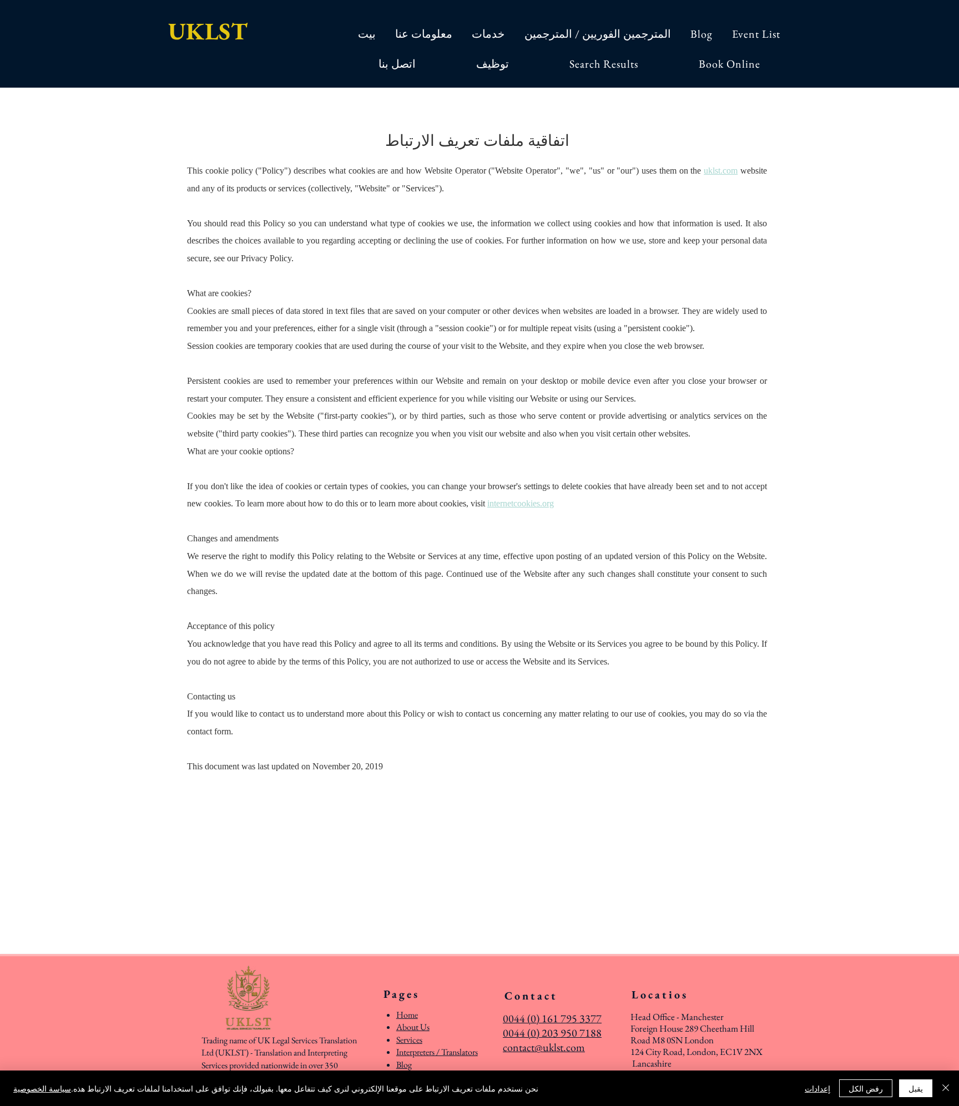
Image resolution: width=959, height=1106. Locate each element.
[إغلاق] (945, 1088)
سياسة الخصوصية (42, 1088)
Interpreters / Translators (437, 1052)
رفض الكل (866, 1088)
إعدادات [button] (817, 1088)
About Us (413, 1027)
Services (409, 1040)
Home (407, 1015)
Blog (404, 1065)
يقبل (915, 1088)
